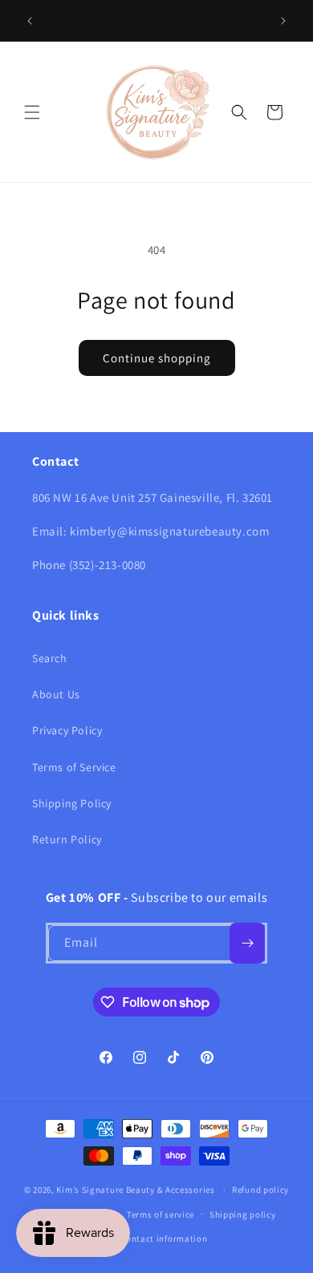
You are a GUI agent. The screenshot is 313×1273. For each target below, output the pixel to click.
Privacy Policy (67, 730)
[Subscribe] (247, 943)
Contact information (163, 1238)
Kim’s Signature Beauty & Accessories (136, 1189)
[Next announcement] (283, 20)
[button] (32, 112)
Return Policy (67, 839)
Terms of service (160, 1214)
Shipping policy (242, 1214)
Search (49, 658)
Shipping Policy (72, 803)
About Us (56, 694)
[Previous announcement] (29, 20)
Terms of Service (74, 767)
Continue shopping (157, 358)
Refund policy (260, 1189)
